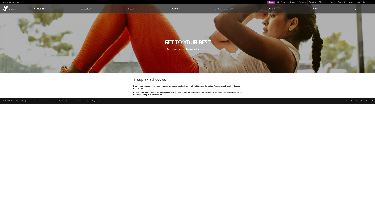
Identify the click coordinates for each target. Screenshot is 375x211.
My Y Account (282, 2)
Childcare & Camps (223, 9)
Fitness (130, 9)
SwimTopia (312, 2)
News (357, 2)
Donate (271, 2)
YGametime (302, 2)
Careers (332, 2)
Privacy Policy (360, 101)
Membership (39, 9)
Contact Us (341, 2)
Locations (314, 9)
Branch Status (367, 2)
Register (292, 2)
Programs (174, 9)
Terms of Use (350, 101)
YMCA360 (322, 2)
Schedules (85, 9)
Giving (271, 9)
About (351, 2)
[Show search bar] (355, 8)
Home (9, 9)
